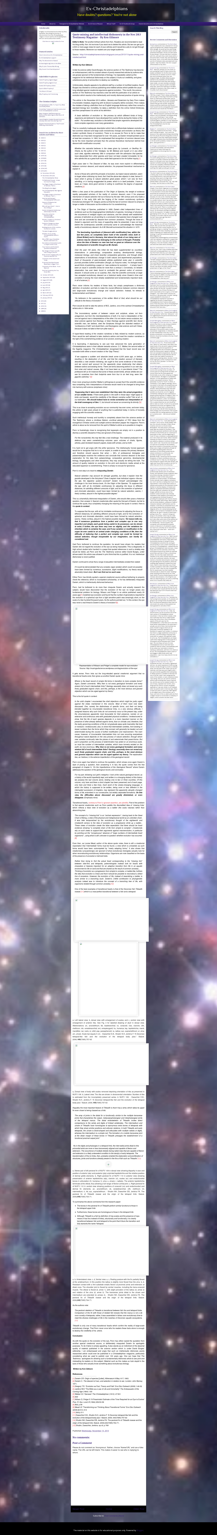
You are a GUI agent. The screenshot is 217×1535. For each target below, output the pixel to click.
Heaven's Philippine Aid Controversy (49, 203)
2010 (42, 306)
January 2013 (47, 298)
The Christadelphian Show (50, 178)
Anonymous (153, 44)
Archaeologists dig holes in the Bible (50, 63)
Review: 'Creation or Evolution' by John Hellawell (51, 220)
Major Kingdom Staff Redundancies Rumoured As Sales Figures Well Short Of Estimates (51, 115)
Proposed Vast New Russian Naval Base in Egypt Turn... (51, 263)
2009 (42, 308)
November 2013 (48, 175)
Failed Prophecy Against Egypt (48, 80)
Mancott (152, 93)
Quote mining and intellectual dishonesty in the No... (51, 210)
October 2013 (47, 275)
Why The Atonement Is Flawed (48, 60)
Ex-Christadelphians (107, 8)
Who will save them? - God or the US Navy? (51, 206)
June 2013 (46, 285)
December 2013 (48, 173)
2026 (42, 138)
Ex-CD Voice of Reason (95, 24)
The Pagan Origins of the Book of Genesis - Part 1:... (51, 195)
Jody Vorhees (154, 468)
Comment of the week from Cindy (50, 259)
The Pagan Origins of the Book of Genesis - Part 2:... (51, 185)
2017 (42, 161)
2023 (42, 145)
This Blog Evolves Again (49, 188)
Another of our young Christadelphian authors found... (50, 235)
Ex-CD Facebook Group (127, 24)
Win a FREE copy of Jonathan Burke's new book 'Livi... (50, 239)
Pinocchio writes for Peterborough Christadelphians (48, 215)
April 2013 (46, 290)
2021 (42, 150)
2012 (42, 301)
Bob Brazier (153, 583)
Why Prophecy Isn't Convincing (48, 94)
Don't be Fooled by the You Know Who (50, 271)
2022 (42, 148)
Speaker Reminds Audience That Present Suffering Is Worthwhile (51, 124)
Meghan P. (153, 129)
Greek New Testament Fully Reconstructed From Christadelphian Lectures (52, 109)
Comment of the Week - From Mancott (51, 267)
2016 (42, 163)
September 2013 (48, 277)
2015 (42, 166)
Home (43, 24)
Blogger (140, 1530)
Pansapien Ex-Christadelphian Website (72, 24)
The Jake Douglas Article (49, 231)
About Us (52, 24)
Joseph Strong (154, 68)
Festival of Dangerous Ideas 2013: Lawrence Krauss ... (50, 224)
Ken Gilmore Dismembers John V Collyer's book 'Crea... (51, 243)
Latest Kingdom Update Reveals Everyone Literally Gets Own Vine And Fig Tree (51, 120)
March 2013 (46, 293)
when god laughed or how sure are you (161, 282)
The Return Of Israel (45, 91)
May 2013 (45, 287)
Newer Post (78, 1508)
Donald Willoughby (155, 320)
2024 (42, 143)
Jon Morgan (153, 146)
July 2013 (45, 282)
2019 (42, 155)
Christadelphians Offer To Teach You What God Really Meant (52, 105)
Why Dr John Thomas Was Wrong (49, 66)
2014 (42, 168)
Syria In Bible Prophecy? (46, 88)
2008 (42, 311)
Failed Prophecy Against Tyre (48, 83)
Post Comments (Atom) (114, 1516)
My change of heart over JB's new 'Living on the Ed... (50, 251)
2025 (42, 140)
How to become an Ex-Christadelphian (151, 24)
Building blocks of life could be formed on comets (51, 228)
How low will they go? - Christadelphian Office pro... (51, 199)
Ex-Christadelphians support (47, 58)
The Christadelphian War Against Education (52, 191)
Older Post (138, 1508)
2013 (42, 171)
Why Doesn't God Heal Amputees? (49, 69)
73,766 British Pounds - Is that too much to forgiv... (51, 181)
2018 (42, 158)
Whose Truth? (111, 24)
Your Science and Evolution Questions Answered (50, 247)
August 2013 (46, 280)
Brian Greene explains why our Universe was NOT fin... (51, 255)
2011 (42, 303)
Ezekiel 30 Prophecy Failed (47, 85)
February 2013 (47, 295)
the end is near (172, 44)
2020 (42, 153)
